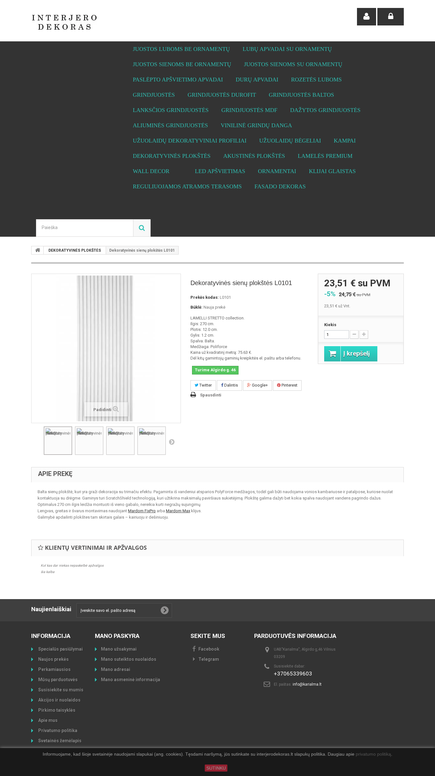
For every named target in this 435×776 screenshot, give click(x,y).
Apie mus (47, 720)
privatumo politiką (373, 754)
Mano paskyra (117, 636)
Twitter (205, 385)
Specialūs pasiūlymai (60, 649)
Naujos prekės (53, 659)
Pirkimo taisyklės (56, 710)
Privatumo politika (57, 730)
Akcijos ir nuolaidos (59, 700)
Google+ (259, 385)
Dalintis (230, 385)
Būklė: (196, 307)
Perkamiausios (54, 669)
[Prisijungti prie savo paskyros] (390, 16)
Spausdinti (210, 395)
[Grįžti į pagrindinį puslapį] (38, 250)
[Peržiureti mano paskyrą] (366, 16)
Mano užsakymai (119, 649)
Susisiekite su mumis (60, 689)
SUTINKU (216, 768)
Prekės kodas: (204, 297)
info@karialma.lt (307, 684)
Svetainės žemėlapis (59, 740)
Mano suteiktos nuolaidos (128, 659)
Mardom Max (178, 510)
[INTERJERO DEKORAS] (90, 22)
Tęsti (171, 441)
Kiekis (330, 324)
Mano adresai (115, 669)
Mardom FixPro (142, 510)
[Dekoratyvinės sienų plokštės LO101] (58, 441)
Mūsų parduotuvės (57, 679)
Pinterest (289, 385)
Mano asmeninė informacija (130, 679)
